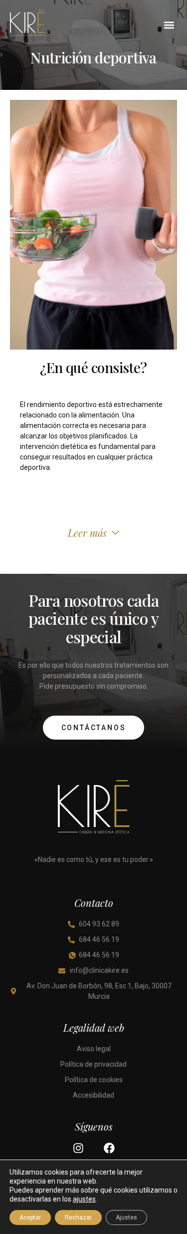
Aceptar (30, 1217)
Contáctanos (93, 728)
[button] (169, 24)
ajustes (84, 1199)
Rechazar (78, 1217)
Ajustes (126, 1217)
